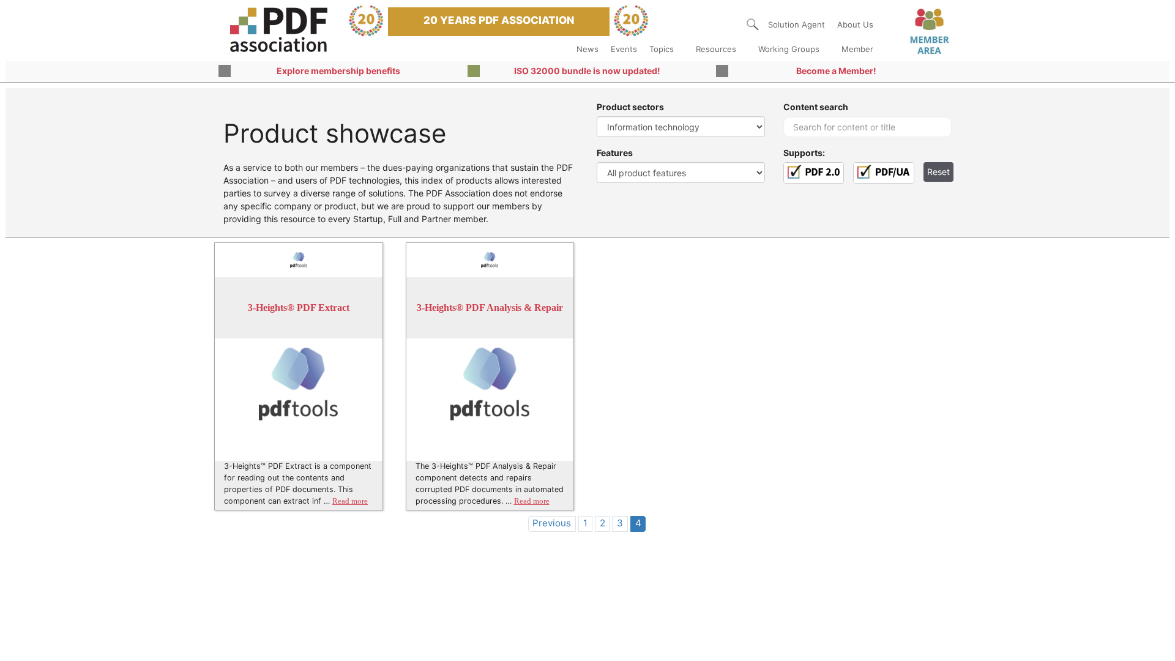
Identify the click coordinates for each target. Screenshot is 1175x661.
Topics (661, 49)
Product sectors (630, 107)
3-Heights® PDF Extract (298, 307)
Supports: (804, 153)
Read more (350, 501)
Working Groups (788, 49)
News (587, 49)
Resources (716, 49)
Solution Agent (796, 24)
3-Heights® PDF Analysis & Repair (490, 307)
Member (857, 49)
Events (624, 49)
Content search (815, 107)
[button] (753, 24)
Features (615, 153)
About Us (855, 24)
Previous (551, 523)
